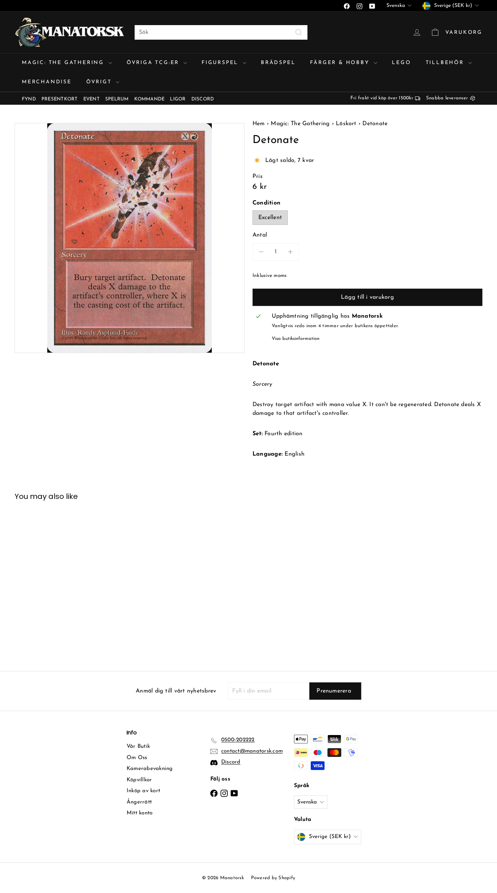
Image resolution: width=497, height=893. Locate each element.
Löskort (346, 124)
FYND (29, 99)
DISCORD (202, 99)
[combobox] (221, 32)
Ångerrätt (139, 802)
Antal (260, 235)
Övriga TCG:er (154, 63)
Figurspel (221, 63)
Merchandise (47, 82)
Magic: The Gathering (64, 63)
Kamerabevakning (150, 768)
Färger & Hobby (341, 63)
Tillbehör (446, 63)
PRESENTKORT (59, 99)
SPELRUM (117, 99)
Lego (401, 63)
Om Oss (137, 758)
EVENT (91, 99)
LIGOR (178, 99)
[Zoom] (129, 238)
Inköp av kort (143, 791)
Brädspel (278, 63)
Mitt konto (139, 813)
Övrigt (100, 82)
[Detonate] (51, 580)
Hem (260, 124)
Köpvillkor (139, 780)
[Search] (298, 32)
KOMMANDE (149, 99)
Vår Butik (138, 746)
